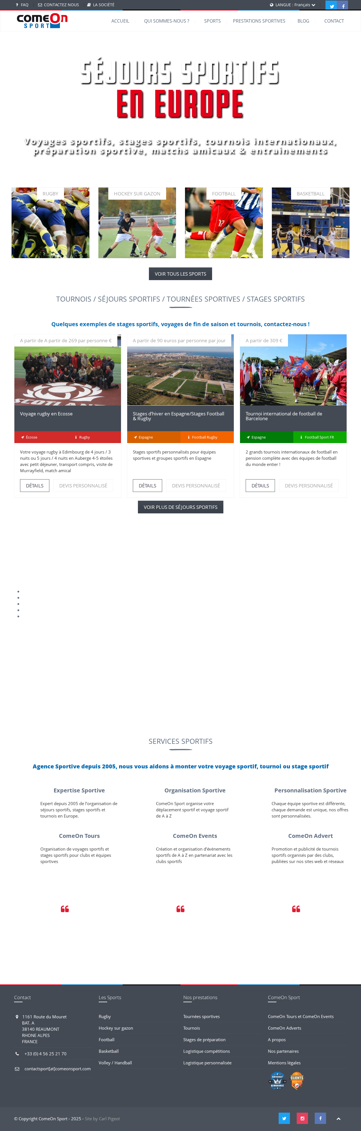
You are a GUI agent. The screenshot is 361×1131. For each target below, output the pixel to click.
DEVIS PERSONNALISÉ (83, 485)
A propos (277, 1039)
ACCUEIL (120, 21)
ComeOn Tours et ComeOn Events (301, 1016)
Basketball (109, 1051)
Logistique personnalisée (207, 1062)
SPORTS (212, 21)
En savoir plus (50, 232)
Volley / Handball (115, 1062)
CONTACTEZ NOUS (61, 4)
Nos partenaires (283, 1051)
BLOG (303, 21)
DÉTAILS (67, 370)
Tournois (191, 1028)
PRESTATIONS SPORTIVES (259, 21)
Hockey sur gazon (116, 1028)
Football (107, 1039)
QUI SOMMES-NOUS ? (166, 21)
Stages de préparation (204, 1039)
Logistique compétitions (206, 1051)
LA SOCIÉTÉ (104, 4)
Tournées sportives (201, 1016)
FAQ (24, 4)
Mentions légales (284, 1062)
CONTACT (334, 21)
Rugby (105, 1016)
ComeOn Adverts (284, 1028)
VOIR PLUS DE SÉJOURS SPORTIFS (180, 507)
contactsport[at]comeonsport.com (58, 1068)
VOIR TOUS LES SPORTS (180, 274)
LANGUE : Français (293, 4)
